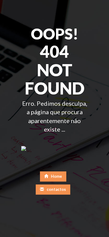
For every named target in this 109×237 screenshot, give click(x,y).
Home (56, 176)
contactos (56, 189)
